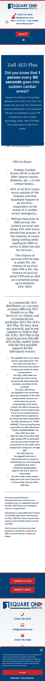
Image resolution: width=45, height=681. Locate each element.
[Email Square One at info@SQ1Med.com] (22, 625)
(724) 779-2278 (22, 619)
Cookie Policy (14, 678)
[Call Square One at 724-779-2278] (22, 614)
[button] (41, 650)
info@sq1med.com (22, 629)
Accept (22, 672)
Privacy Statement (27, 678)
